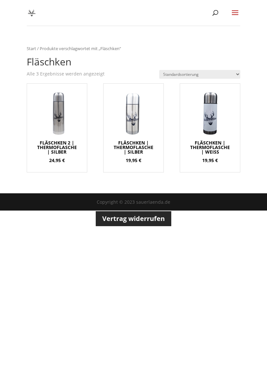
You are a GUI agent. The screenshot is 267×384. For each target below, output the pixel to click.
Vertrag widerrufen (133, 218)
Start (31, 48)
